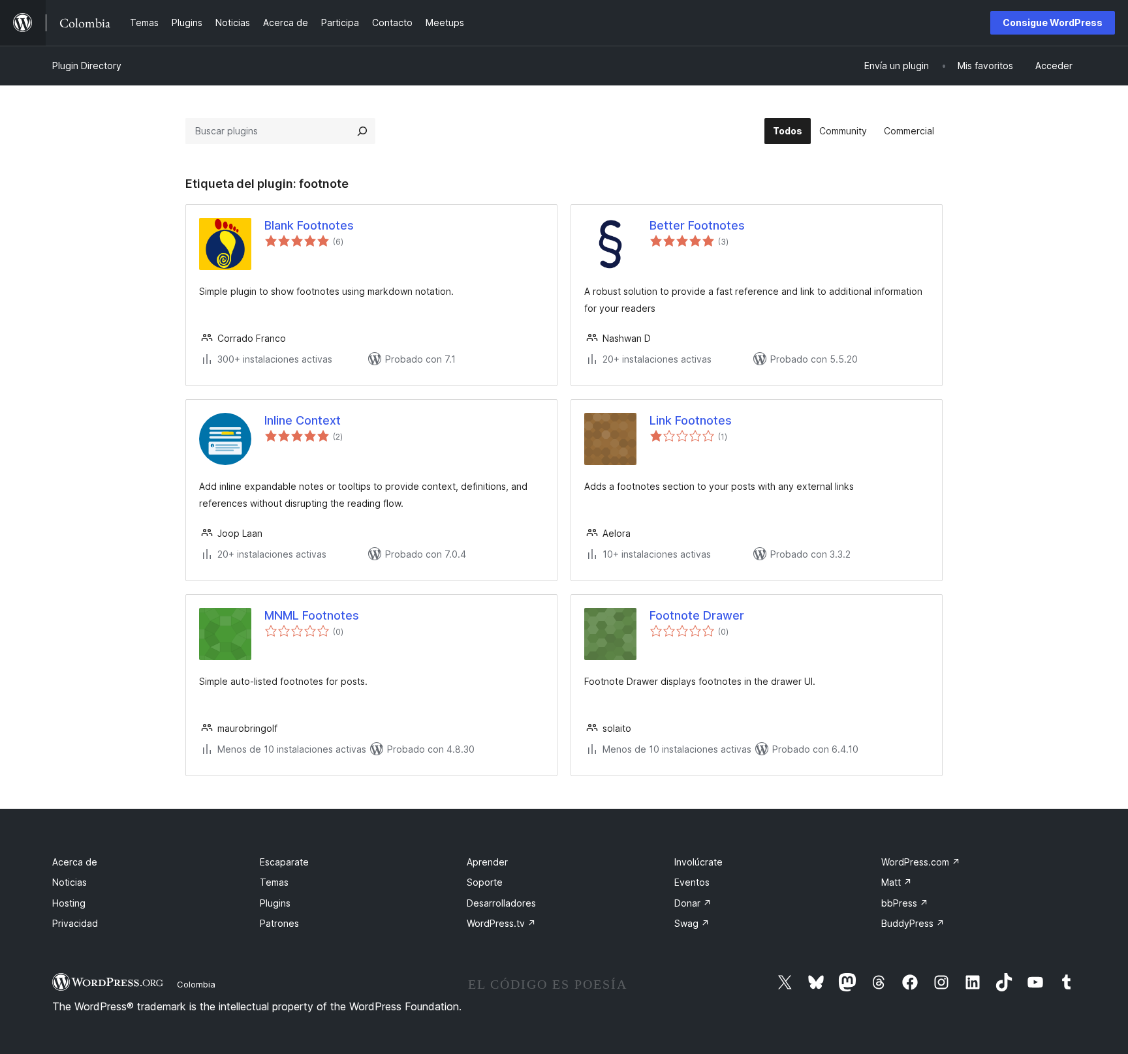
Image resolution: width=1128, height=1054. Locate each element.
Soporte (485, 882)
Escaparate (284, 861)
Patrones (279, 923)
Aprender (487, 861)
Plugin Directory (86, 65)
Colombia (196, 984)
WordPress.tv (501, 923)
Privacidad (75, 923)
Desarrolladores (501, 903)
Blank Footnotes (309, 225)
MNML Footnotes (311, 615)
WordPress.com (920, 861)
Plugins (275, 903)
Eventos (692, 882)
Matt (896, 882)
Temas (274, 882)
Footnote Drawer (697, 615)
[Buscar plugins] (362, 131)
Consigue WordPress (1053, 22)
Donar (693, 903)
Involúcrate (698, 861)
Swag (692, 923)
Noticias (69, 882)
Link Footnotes (691, 420)
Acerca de (74, 861)
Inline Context (302, 420)
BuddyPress (913, 923)
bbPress (904, 903)
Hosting (69, 903)
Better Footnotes (697, 225)
